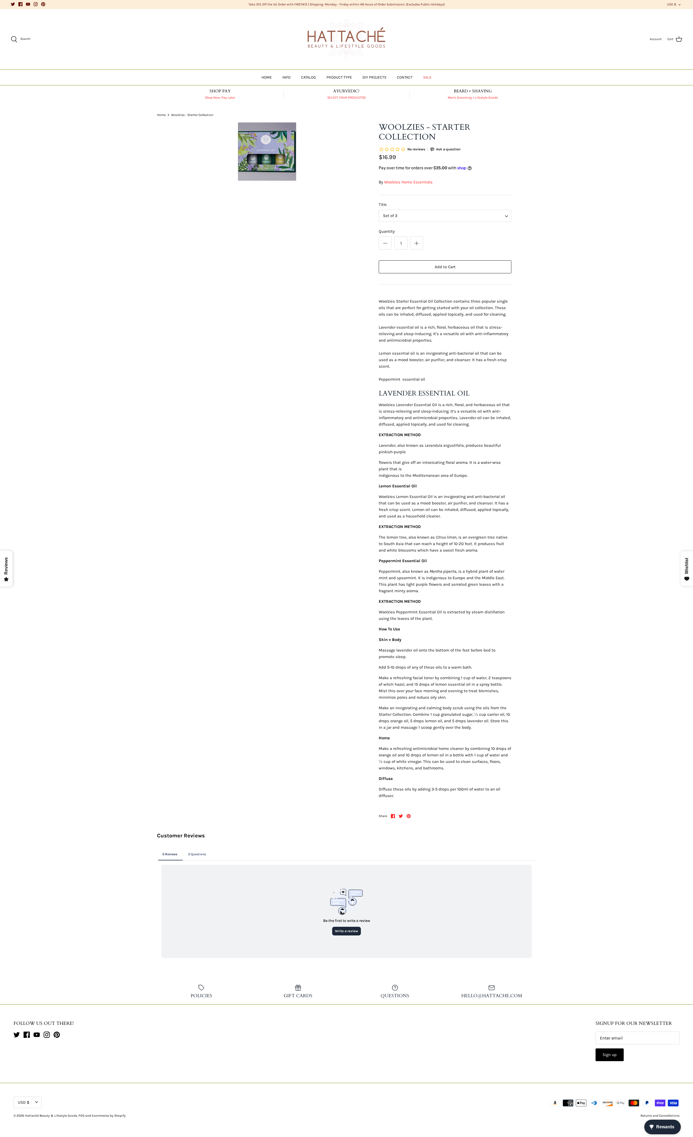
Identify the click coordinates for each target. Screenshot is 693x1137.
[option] (267, 151)
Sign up (610, 1054)
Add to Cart (445, 266)
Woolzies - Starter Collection (192, 114)
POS (81, 1115)
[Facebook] (20, 4)
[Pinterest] (43, 4)
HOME (266, 77)
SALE (427, 77)
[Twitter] (13, 4)
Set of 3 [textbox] (390, 215)
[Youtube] (28, 4)
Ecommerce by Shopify (109, 1115)
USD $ (671, 4)
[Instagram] (36, 4)
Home (161, 114)
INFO (286, 77)
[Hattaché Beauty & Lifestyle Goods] (346, 39)
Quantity (387, 231)
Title (383, 204)
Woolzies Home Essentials (408, 182)
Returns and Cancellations (659, 1115)
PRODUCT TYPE (339, 77)
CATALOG (308, 77)
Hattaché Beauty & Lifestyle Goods (51, 1115)
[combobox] (445, 216)
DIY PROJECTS (374, 77)
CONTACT (405, 77)
